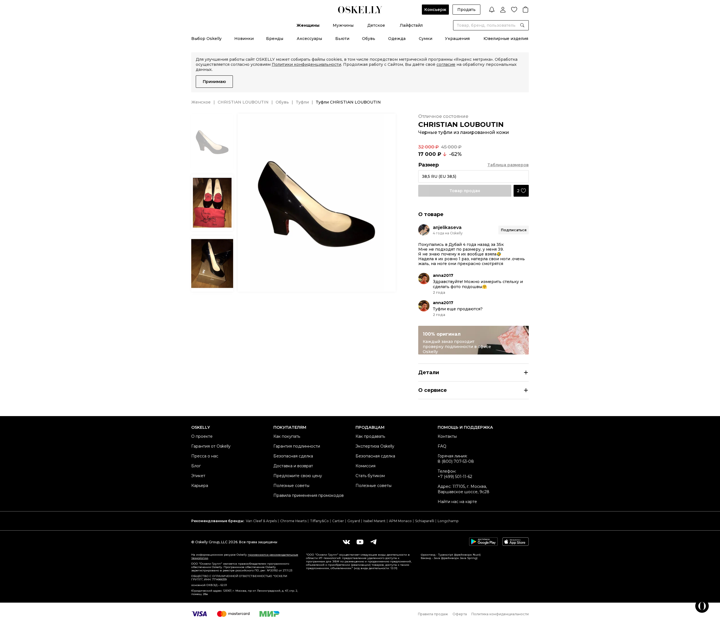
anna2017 (443, 275)
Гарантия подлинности (296, 446)
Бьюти (342, 38)
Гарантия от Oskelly (211, 446)
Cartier (338, 521)
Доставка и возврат (293, 465)
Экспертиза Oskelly (375, 446)
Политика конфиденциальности (500, 614)
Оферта (460, 614)
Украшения (457, 38)
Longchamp (448, 521)
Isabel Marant (374, 521)
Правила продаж (433, 614)
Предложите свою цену (297, 475)
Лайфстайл (411, 25)
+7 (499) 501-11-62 (455, 476)
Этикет (198, 475)
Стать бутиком (370, 475)
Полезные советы (291, 485)
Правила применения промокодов (308, 495)
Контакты (447, 436)
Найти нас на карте (457, 501)
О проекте (202, 436)
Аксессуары (309, 38)
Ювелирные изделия (505, 38)
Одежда (397, 38)
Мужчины (343, 25)
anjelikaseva (447, 227)
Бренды (274, 38)
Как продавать (370, 436)
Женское (201, 102)
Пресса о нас (204, 456)
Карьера (199, 485)
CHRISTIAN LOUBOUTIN (243, 102)
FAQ (442, 446)
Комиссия (365, 465)
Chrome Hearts (293, 521)
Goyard (353, 521)
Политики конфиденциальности (306, 64)
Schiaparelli (424, 521)
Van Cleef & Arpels (261, 521)
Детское (376, 25)
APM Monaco (400, 521)
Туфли (302, 102)
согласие (445, 64)
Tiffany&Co (319, 521)
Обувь (368, 38)
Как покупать (286, 436)
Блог (196, 465)
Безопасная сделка (293, 456)
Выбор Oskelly (206, 38)
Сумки (425, 38)
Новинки (244, 38)
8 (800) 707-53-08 (456, 461)
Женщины (308, 25)
